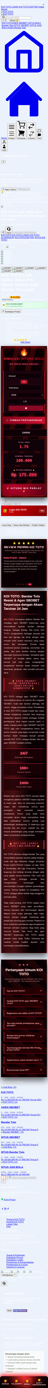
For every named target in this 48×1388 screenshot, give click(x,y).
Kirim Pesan (10, 1200)
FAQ (8, 1226)
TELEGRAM (16, 1384)
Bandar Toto (8, 25)
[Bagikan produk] (3, 232)
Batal (9, 1311)
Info (42, 511)
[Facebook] (2, 1209)
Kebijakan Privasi (14, 1257)
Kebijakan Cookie (14, 1260)
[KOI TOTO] (7, 12)
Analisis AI (25, 189)
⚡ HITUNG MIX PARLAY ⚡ (24, 489)
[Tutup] (3, 162)
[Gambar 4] (41, 268)
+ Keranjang (18, 233)
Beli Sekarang (30, 233)
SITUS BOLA (34, 23)
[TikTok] (8, 1209)
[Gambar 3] (29, 268)
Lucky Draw (6, 525)
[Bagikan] (3, 1177)
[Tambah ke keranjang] (10, 1177)
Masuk (4, 9)
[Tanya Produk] (20, 504)
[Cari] (3, 17)
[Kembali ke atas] (3, 1181)
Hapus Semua (10, 189)
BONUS (5, 1384)
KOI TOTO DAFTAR (28, 7)
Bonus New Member (21, 525)
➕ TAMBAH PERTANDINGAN (24, 420)
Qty (2, 501)
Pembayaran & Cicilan (17, 1265)
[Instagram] (5, 1209)
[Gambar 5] (7, 271)
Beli (15, 504)
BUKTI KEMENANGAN (39, 1384)
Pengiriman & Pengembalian (20, 1262)
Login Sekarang (20, 1311)
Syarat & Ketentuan (15, 1255)
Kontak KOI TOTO (15, 1222)
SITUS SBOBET (22, 25)
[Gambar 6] (18, 271)
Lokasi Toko (12, 1224)
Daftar (41, 7)
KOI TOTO (7, 23)
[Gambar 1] (7, 268)
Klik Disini (25, 342)
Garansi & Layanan (15, 1267)
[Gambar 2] (18, 268)
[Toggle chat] (4, 1283)
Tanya (8, 233)
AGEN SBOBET (20, 23)
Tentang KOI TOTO (15, 1219)
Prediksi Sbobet (38, 525)
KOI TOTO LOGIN (9, 7)
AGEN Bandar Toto (17, 28)
